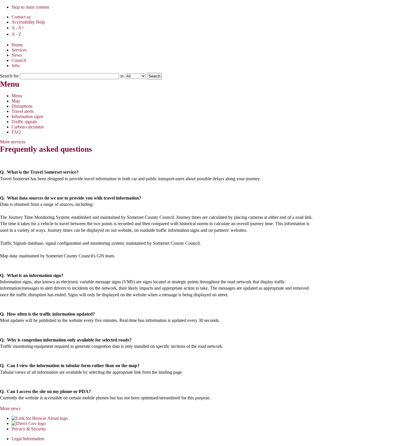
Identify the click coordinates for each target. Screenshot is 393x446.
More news (10, 408)
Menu (17, 95)
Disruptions (22, 106)
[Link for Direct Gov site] (29, 423)
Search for (10, 75)
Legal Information (28, 438)
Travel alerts (23, 111)
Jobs (16, 65)
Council (19, 60)
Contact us (21, 16)
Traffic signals (24, 121)
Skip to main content (30, 7)
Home (17, 44)
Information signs (27, 116)
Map (16, 100)
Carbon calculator (28, 126)
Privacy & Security (29, 428)
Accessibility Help (28, 22)
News (17, 55)
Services (19, 50)
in (122, 75)
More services (12, 141)
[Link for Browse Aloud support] (40, 418)
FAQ (16, 132)
